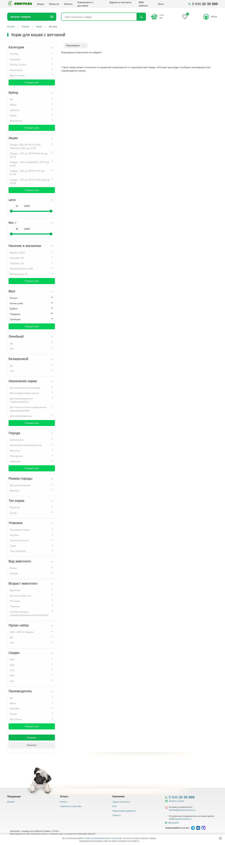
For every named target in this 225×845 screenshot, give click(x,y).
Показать (32, 737)
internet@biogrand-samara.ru (182, 810)
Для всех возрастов (31, 595)
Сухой (31, 512)
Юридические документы (124, 811)
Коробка (31, 534)
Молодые (31, 600)
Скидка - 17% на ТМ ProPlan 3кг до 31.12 (31, 155)
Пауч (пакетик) (31, 550)
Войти (214, 16)
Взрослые (31, 590)
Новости (54, 4)
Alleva (31, 104)
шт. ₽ (162, 16)
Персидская (31, 455)
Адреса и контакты (120, 2)
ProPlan (31, 53)
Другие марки (31, 75)
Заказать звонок (176, 801)
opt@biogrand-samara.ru (180, 819)
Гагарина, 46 (31, 263)
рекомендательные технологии (107, 838)
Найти (141, 17)
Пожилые (31, 606)
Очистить (32, 745)
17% (31, 670)
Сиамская (31, 461)
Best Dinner (31, 120)
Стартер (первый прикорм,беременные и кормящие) (31, 613)
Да (31, 343)
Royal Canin (31, 69)
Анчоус (31, 297)
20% (31, 675)
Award (31, 115)
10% (31, 659)
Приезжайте (173, 823)
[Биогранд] (19, 4)
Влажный (31, 507)
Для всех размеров (31, 485)
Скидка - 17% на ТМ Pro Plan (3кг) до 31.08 (31, 181)
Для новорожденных (31, 415)
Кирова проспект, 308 (31, 268)
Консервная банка (31, 529)
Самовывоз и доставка (85, 4)
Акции (40, 4)
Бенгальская (31, 439)
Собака (31, 573)
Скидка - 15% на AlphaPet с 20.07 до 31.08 (31, 163)
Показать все (32, 82)
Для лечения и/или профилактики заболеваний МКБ (31, 409)
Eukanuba (31, 59)
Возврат (11, 802)
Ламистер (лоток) (31, 540)
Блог (161, 4)
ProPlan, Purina (31, 64)
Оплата (68, 4)
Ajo (31, 99)
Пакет (31, 545)
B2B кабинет (143, 4)
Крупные (31, 490)
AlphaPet (31, 109)
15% (31, 664)
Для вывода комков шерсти (31, 392)
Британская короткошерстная (31, 445)
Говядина (31, 313)
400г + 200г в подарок (31, 631)
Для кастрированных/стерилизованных (31, 400)
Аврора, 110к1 (31, 252)
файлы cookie (83, 838)
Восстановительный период (31, 387)
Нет (31, 348)
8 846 (205, 4)
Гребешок (31, 319)
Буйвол (31, 308)
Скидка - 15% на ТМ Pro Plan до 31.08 (31, 172)
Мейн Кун (31, 450)
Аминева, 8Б (31, 257)
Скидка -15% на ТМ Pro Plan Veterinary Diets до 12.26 (31, 146)
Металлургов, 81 (31, 273)
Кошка (31, 567)
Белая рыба (31, 303)
